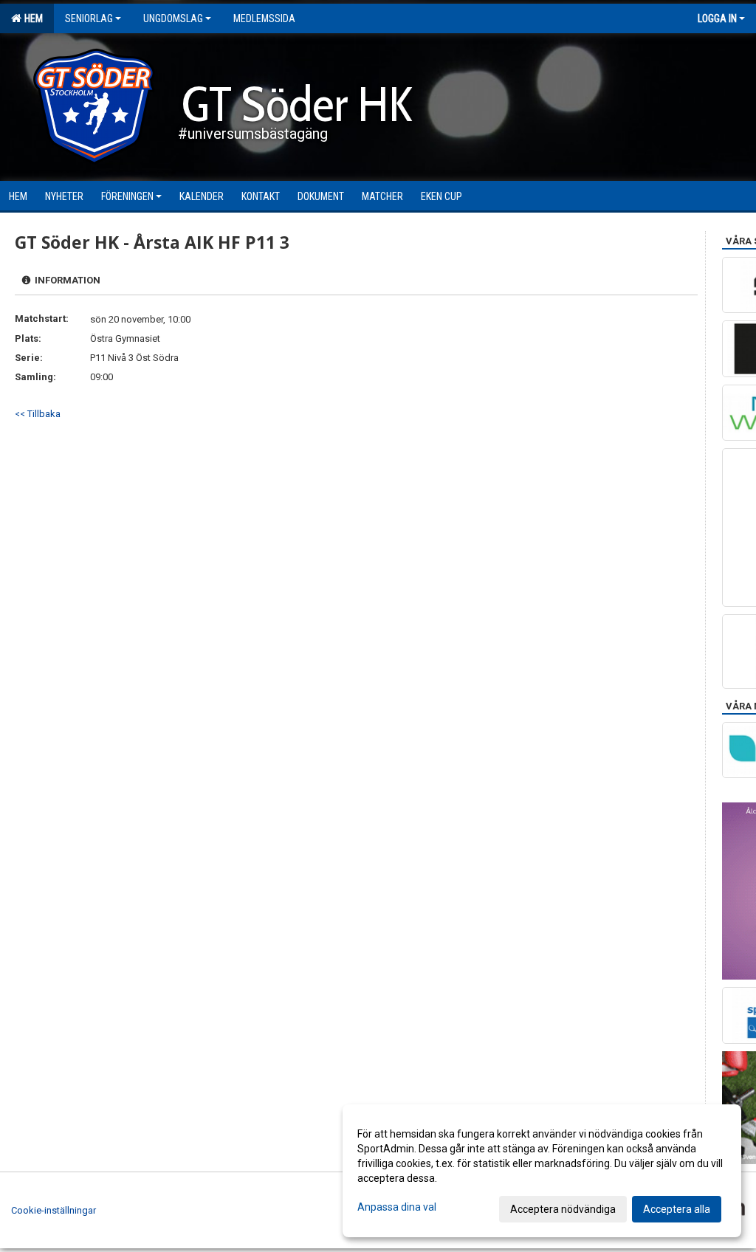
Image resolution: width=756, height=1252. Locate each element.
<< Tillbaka (38, 413)
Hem (31, 18)
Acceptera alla (676, 1209)
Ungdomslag (173, 18)
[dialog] (542, 1170)
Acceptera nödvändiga (563, 1209)
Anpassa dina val (396, 1207)
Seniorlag (89, 18)
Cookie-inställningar (53, 1210)
